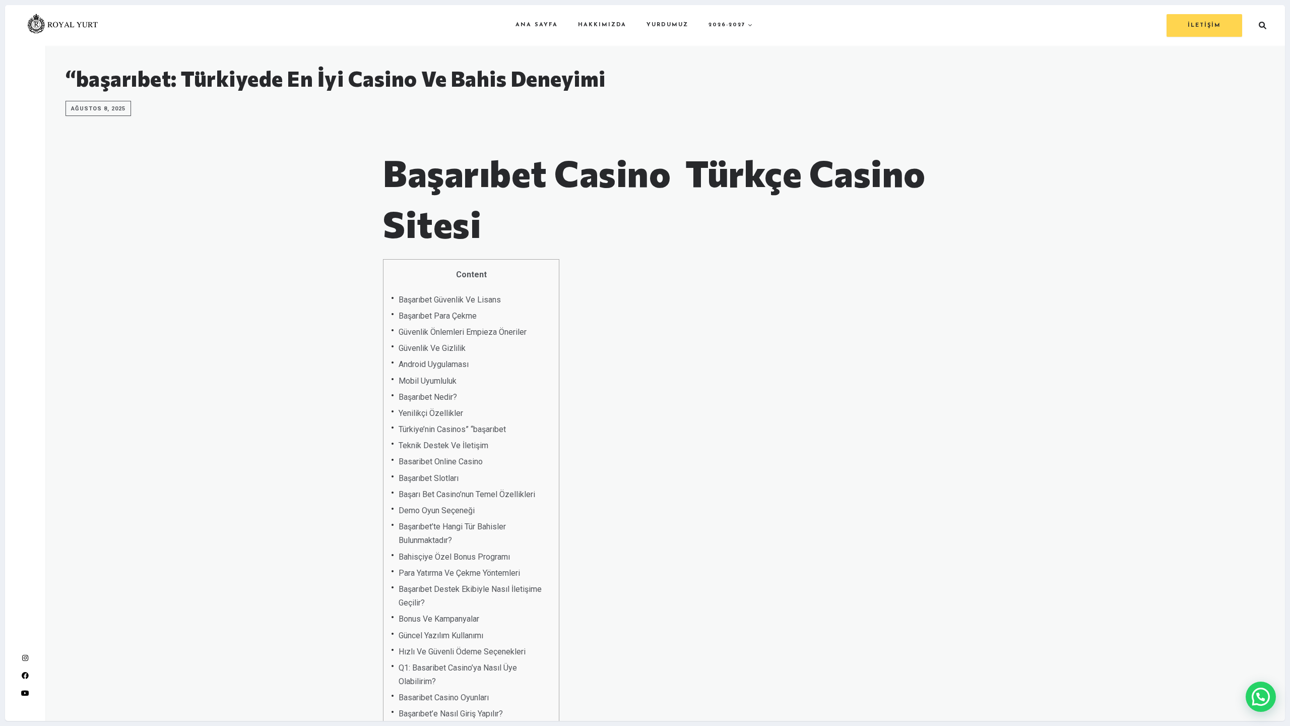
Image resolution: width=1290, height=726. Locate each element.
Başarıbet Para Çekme (438, 316)
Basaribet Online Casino (441, 461)
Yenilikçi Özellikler (431, 413)
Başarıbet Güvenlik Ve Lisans (450, 300)
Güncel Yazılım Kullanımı (441, 635)
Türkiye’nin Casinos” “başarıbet (452, 429)
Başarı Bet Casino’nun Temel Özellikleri (467, 494)
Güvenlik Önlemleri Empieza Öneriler (463, 332)
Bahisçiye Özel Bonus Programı (454, 557)
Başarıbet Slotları (429, 478)
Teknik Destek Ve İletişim (443, 445)
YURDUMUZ (667, 25)
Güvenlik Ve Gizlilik (432, 348)
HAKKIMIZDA (602, 25)
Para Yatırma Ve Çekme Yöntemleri (459, 573)
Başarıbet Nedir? (428, 397)
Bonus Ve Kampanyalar (439, 619)
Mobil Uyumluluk (428, 381)
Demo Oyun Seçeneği (437, 510)
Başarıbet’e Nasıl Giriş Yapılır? (451, 713)
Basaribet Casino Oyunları (444, 697)
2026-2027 (727, 25)
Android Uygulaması (434, 364)
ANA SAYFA (536, 25)
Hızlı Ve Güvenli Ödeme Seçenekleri (462, 651)
